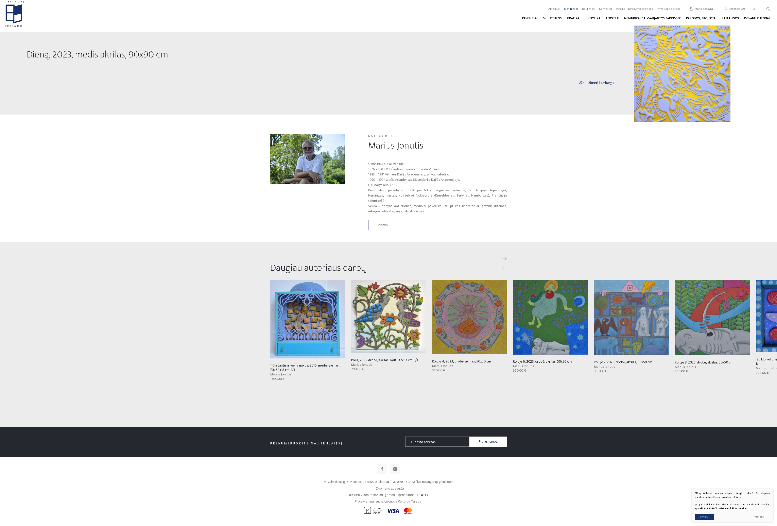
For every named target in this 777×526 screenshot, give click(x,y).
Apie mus (554, 8)
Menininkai (571, 8)
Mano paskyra (704, 8)
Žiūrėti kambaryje (601, 83)
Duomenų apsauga (390, 488)
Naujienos (588, 8)
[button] (504, 258)
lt (754, 8)
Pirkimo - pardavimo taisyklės (634, 8)
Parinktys (759, 517)
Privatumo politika (668, 8)
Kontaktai (605, 8)
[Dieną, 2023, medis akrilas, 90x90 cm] (682, 74)
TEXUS (422, 495)
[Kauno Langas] (14, 16)
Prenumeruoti (488, 441)
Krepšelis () (737, 8)
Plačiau (383, 225)
